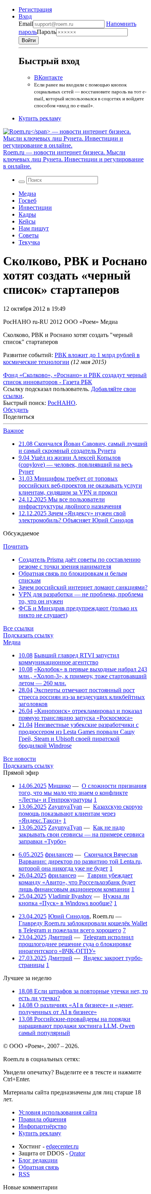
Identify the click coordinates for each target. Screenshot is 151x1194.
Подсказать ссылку (28, 635)
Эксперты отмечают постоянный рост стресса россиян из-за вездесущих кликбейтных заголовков (82, 697)
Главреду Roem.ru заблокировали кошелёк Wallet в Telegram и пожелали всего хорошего (83, 926)
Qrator (77, 1153)
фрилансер (59, 854)
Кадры (27, 214)
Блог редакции (38, 1160)
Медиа (27, 193)
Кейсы (27, 221)
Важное (13, 430)
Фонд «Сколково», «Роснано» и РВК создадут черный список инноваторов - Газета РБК (75, 378)
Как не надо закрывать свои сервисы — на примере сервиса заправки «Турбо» (81, 834)
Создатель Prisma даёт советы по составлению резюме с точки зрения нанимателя (80, 563)
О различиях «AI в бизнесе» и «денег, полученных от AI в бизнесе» (76, 1008)
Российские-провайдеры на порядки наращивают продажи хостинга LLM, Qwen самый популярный (77, 1026)
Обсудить (15, 409)
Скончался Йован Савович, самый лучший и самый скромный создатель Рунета (83, 447)
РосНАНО (62, 403)
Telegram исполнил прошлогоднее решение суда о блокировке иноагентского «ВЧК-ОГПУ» (76, 944)
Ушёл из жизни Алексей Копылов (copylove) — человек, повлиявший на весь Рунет (75, 464)
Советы (29, 235)
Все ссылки (18, 628)
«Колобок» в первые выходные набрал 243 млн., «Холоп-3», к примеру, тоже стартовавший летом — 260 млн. (83, 676)
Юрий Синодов (68, 916)
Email (26, 23)
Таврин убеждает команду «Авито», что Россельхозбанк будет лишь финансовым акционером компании (77, 882)
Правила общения (42, 1119)
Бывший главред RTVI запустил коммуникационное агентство (69, 659)
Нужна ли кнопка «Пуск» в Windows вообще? (74, 899)
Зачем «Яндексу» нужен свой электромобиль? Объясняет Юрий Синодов (76, 516)
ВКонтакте (48, 77)
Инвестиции (35, 207)
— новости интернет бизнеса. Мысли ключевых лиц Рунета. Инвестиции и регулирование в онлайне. (73, 159)
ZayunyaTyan (65, 806)
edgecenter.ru (62, 1146)
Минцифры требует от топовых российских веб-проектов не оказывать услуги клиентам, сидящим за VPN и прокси (80, 485)
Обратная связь (39, 1167)
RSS (24, 1174)
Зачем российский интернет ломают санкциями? (83, 587)
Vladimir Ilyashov (70, 896)
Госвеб (27, 200)
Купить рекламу (40, 118)
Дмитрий (60, 937)
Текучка (29, 242)
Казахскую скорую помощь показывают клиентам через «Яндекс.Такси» (80, 813)
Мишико (59, 785)
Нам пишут (34, 228)
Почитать (15, 546)
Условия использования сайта (58, 1112)
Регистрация (35, 9)
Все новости (19, 758)
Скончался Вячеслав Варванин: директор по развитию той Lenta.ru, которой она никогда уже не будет (80, 861)
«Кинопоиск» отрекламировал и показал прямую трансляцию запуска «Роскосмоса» (80, 714)
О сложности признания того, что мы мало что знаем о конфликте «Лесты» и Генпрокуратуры (82, 792)
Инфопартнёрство (43, 1126)
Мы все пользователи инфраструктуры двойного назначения (70, 503)
